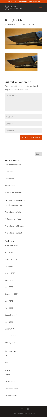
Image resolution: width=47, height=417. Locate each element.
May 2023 (9, 280)
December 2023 (11, 266)
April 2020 (9, 308)
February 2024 (11, 259)
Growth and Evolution (14, 192)
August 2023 (10, 273)
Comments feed (11, 388)
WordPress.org (11, 395)
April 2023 (9, 287)
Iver (20, 205)
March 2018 (9, 329)
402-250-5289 (12, 2)
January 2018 (10, 343)
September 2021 (11, 294)
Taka (19, 212)
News (7, 362)
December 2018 (11, 315)
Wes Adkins (11, 24)
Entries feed (10, 381)
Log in (7, 375)
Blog (7, 355)
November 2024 (11, 245)
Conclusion (9, 178)
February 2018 (11, 336)
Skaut (19, 233)
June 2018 (9, 322)
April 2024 (9, 252)
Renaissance (10, 185)
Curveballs (9, 171)
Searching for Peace (13, 164)
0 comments (31, 24)
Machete (20, 226)
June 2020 (9, 301)
